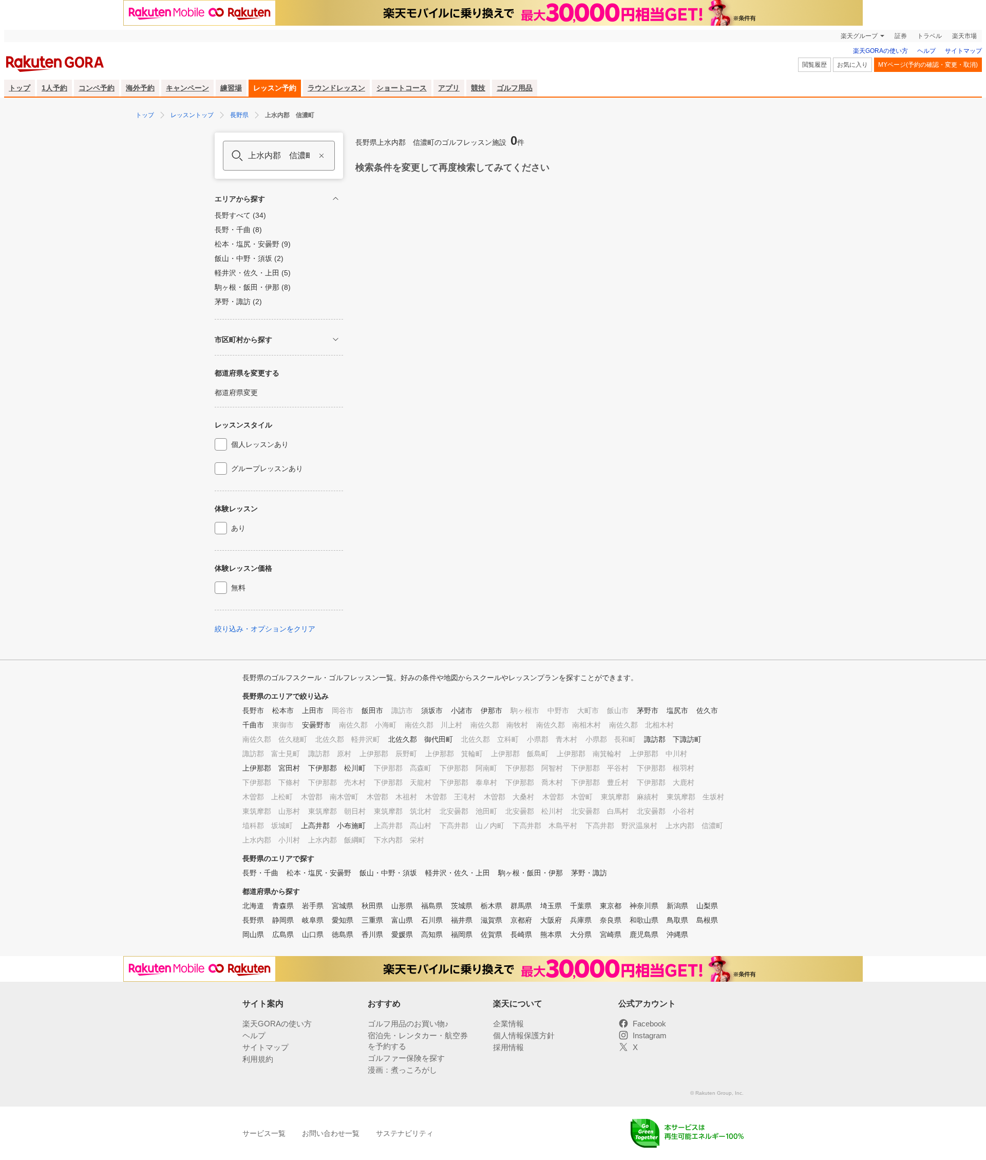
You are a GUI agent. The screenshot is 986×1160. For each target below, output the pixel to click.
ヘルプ (926, 50)
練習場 (231, 88)
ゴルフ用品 (515, 88)
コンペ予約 (97, 88)
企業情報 (508, 1023)
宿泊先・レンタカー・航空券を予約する (418, 1041)
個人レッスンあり (260, 444)
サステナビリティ (404, 1133)
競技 (478, 88)
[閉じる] (335, 198)
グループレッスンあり (267, 468)
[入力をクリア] (321, 156)
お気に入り (852, 64)
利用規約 (257, 1059)
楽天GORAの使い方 (880, 50)
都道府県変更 (236, 392)
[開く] (335, 339)
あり (238, 528)
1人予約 (54, 88)
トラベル (929, 36)
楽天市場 (964, 36)
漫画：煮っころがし (402, 1069)
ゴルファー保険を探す (406, 1058)
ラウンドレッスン (336, 88)
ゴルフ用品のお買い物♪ (408, 1023)
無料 (238, 588)
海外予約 (140, 88)
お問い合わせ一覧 (330, 1133)
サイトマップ (963, 50)
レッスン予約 (274, 88)
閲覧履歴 (814, 64)
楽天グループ (859, 36)
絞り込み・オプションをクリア (265, 629)
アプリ (449, 88)
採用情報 (508, 1047)
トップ (19, 88)
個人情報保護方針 (524, 1035)
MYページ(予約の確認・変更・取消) (928, 64)
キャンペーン (187, 88)
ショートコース (401, 88)
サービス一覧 (264, 1133)
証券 (901, 36)
